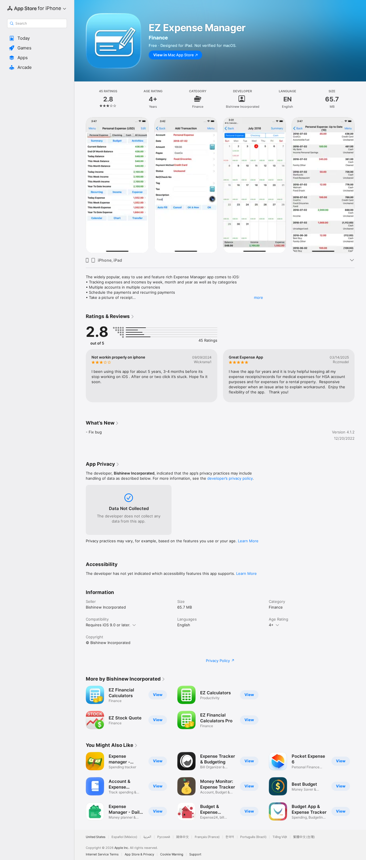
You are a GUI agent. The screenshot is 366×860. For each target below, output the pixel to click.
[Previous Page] (80, 185)
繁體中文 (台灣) (304, 837)
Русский (163, 837)
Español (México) (124, 837)
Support (195, 854)
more (258, 297)
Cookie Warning (171, 854)
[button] (37, 38)
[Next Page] (360, 185)
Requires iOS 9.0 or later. (108, 625)
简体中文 (182, 837)
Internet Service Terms (102, 854)
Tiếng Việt (279, 837)
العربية (147, 837)
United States (96, 837)
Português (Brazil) (253, 837)
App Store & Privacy (139, 854)
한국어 (230, 837)
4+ (271, 625)
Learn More (248, 541)
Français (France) (207, 837)
